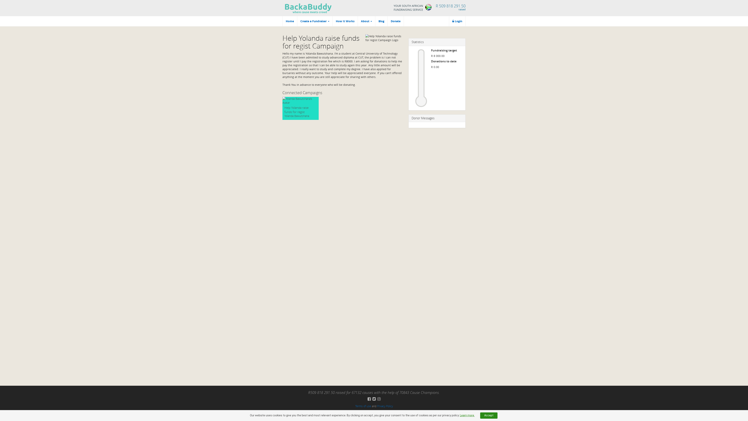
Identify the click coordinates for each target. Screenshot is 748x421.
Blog (381, 21)
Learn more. (467, 415)
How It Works (345, 21)
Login (458, 21)
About (365, 21)
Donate (395, 21)
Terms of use (363, 406)
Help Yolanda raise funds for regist (296, 110)
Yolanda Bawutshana (296, 116)
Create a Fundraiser (313, 21)
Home (290, 21)
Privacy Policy (385, 406)
